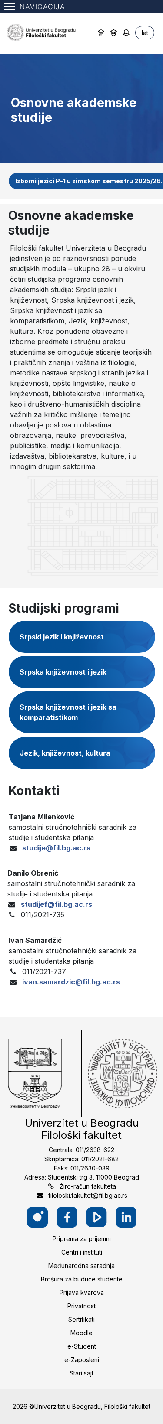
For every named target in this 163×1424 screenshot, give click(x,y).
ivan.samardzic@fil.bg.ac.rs (71, 982)
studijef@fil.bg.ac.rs (56, 904)
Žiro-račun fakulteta (88, 1186)
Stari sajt (81, 1373)
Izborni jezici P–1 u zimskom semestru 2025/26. (89, 181)
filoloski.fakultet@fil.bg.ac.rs (87, 1195)
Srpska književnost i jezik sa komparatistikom (68, 712)
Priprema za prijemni (82, 1238)
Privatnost (81, 1306)
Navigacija (42, 6)
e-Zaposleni (81, 1359)
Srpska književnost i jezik (63, 672)
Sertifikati (81, 1319)
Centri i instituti (81, 1252)
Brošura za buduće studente (82, 1279)
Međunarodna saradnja (81, 1265)
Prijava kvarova (82, 1292)
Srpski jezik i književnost (62, 636)
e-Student (81, 1346)
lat (145, 32)
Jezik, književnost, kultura (65, 753)
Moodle (81, 1332)
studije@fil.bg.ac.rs (56, 848)
